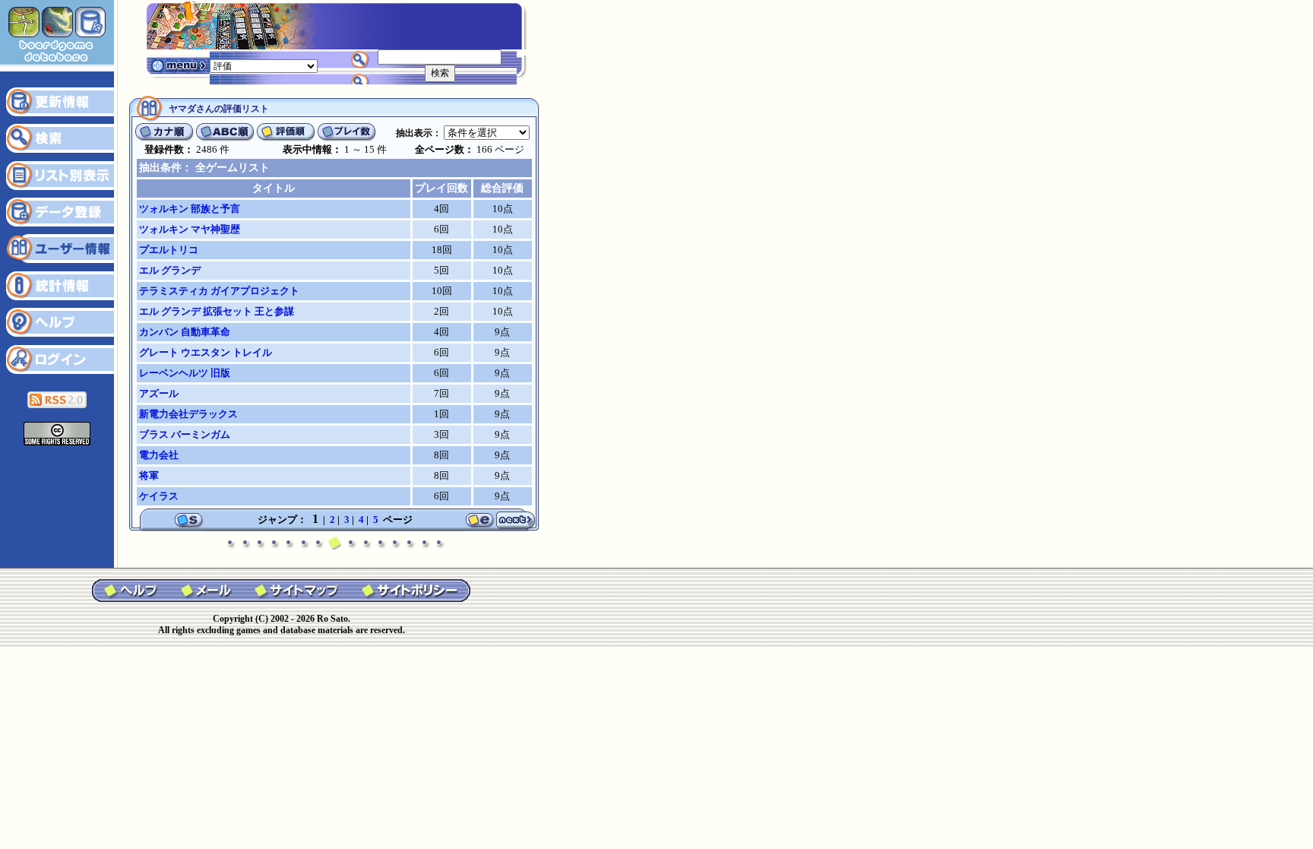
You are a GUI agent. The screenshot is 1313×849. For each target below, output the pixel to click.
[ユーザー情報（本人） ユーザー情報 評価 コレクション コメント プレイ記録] (264, 65)
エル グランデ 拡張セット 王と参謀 (216, 311)
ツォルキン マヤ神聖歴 (189, 229)
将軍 (149, 475)
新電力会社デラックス (188, 414)
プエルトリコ (168, 249)
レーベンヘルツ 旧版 (184, 373)
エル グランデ (170, 270)
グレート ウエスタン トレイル (205, 352)
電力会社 (159, 455)
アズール (159, 393)
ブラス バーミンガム (184, 434)
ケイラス (159, 496)
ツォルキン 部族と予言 (189, 208)
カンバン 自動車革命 (184, 331)
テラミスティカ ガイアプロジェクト (219, 290)
